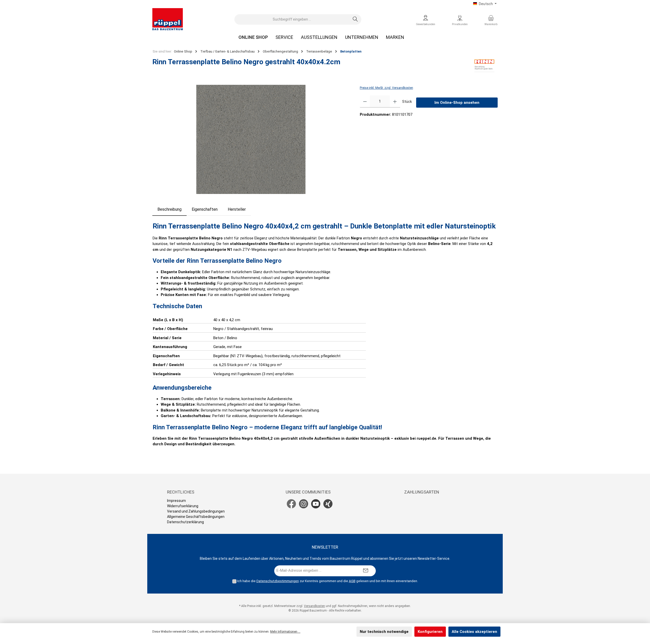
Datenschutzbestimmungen (277, 581)
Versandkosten (314, 606)
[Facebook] (291, 504)
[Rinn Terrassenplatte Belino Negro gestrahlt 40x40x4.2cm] (250, 139)
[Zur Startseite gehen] (167, 19)
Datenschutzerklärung (185, 522)
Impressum (176, 501)
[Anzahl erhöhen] (395, 101)
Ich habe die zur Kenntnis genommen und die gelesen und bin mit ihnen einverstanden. (327, 581)
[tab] (169, 209)
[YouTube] (315, 504)
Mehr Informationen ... (285, 631)
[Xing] (328, 504)
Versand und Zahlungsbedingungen (196, 511)
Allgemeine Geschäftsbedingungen (195, 517)
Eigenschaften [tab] (205, 209)
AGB (352, 581)
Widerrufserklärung (182, 506)
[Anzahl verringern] (365, 101)
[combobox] (292, 19)
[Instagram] (303, 504)
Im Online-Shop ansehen (456, 102)
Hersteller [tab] (237, 209)
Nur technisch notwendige (384, 631)
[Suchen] (355, 19)
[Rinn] (484, 66)
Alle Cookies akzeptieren (474, 631)
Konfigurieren (430, 631)
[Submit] (365, 570)
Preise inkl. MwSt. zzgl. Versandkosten (386, 88)
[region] (251, 139)
